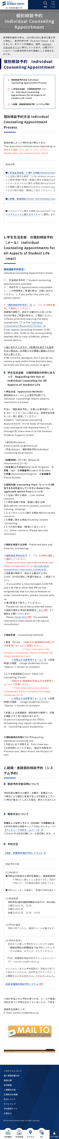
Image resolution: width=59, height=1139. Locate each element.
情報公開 (8, 1080)
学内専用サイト (11, 1108)
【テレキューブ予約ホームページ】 (22, 830)
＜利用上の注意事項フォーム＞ (27, 659)
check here (20, 617)
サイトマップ (10, 1103)
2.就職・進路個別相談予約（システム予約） (31, 104)
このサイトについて (13, 1070)
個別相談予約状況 (14, 269)
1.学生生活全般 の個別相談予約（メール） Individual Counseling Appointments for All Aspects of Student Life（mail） (29, 93)
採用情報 (8, 1085)
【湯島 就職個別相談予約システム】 (23, 852)
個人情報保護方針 (12, 1075)
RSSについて (9, 1099)
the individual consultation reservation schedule (26, 567)
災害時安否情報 (11, 1094)
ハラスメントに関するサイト (23, 214)
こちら (39, 610)
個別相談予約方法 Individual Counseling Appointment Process (29, 81)
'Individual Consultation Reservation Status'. (23, 324)
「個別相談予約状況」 (17, 304)
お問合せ (8, 1113)
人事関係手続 (10, 1089)
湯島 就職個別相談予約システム (22, 984)
